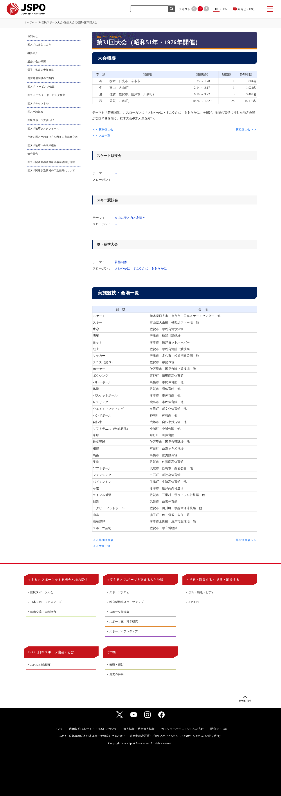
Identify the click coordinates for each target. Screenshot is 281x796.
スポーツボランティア (123, 631)
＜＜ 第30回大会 (102, 129)
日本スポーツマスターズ (46, 602)
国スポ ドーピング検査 (40, 86)
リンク (58, 728)
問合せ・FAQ (246, 9)
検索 (171, 8)
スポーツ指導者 (119, 611)
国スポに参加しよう (39, 44)
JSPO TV (194, 602)
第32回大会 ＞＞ (246, 129)
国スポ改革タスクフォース (43, 128)
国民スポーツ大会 (52, 22)
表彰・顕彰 (116, 664)
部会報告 (32, 153)
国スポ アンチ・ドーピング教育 (46, 95)
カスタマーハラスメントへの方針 (182, 728)
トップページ (32, 22)
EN (225, 9)
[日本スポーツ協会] (26, 9)
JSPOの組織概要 (40, 664)
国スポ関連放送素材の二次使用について (51, 170)
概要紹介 (32, 53)
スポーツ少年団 (119, 592)
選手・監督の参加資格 (40, 69)
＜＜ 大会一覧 (101, 135)
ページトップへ (245, 699)
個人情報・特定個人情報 (139, 728)
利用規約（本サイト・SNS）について (93, 728)
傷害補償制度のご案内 (40, 78)
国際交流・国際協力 (43, 611)
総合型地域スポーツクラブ (126, 602)
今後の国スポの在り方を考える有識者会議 (52, 136)
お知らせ (32, 36)
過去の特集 (116, 674)
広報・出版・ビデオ (201, 592)
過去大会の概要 (73, 22)
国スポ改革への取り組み (41, 145)
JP (216, 9)
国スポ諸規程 (35, 111)
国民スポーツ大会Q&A (40, 120)
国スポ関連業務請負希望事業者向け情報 (51, 162)
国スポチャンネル (38, 103)
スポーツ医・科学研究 (123, 621)
